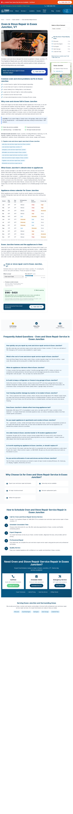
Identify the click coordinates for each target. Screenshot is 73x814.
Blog (52, 11)
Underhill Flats (55, 611)
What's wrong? (7, 273)
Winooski (16, 611)
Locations (31, 11)
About (17, 11)
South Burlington (26, 611)
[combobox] (52, 29)
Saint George (45, 611)
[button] (61, 76)
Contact (58, 11)
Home (11, 11)
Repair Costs (44, 11)
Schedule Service (37, 585)
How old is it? (30, 273)
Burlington (36, 611)
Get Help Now (60, 585)
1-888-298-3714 (65, 2)
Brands (39, 11)
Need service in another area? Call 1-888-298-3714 (60, 56)
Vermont (8, 19)
